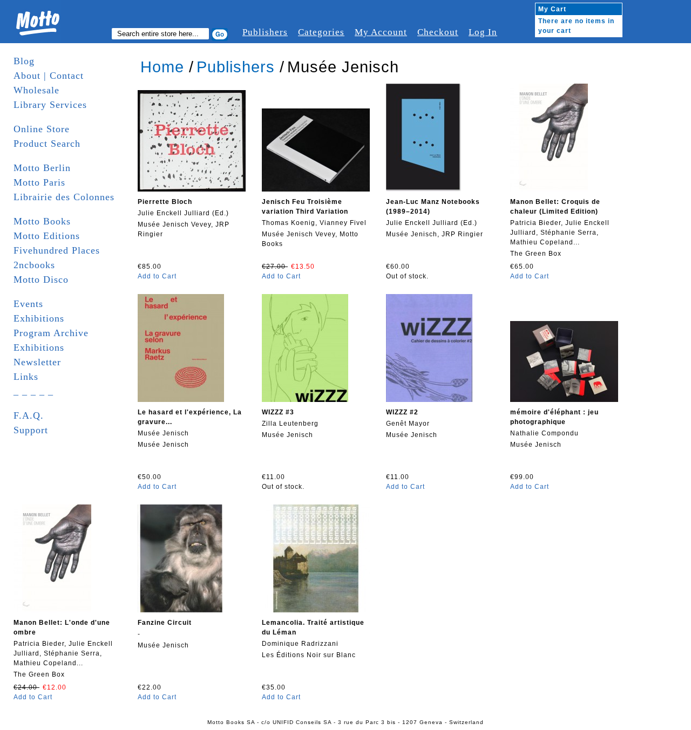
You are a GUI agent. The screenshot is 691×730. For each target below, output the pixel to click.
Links (25, 376)
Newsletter (37, 362)
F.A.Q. (28, 415)
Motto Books (42, 221)
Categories (321, 32)
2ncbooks (34, 265)
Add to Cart (157, 276)
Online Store (41, 129)
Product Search (46, 143)
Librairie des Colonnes (63, 197)
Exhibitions (38, 318)
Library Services (50, 104)
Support (30, 430)
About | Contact (48, 75)
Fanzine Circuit (165, 622)
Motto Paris (39, 182)
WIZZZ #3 (278, 412)
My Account (381, 32)
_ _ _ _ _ (33, 391)
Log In (483, 32)
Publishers (265, 32)
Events (28, 303)
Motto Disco (41, 279)
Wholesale (36, 90)
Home (162, 67)
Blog (24, 61)
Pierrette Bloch (165, 202)
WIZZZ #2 (402, 412)
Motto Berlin (42, 167)
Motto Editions (46, 235)
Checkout (437, 32)
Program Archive (51, 333)
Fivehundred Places (56, 250)
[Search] (220, 34)
